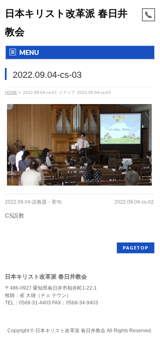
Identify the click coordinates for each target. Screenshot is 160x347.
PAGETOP (136, 247)
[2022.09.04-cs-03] (79, 145)
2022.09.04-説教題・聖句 (33, 202)
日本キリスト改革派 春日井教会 (70, 330)
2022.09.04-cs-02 (134, 202)
